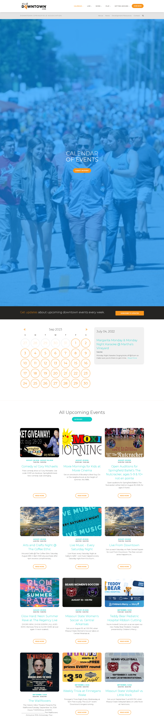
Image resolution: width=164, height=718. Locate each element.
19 (45, 373)
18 (35, 373)
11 (35, 363)
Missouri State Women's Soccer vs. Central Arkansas (82, 620)
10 (25, 363)
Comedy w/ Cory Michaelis (40, 466)
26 (45, 383)
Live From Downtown (124, 545)
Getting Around (121, 6)
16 (85, 363)
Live (88, 6)
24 (25, 383)
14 (65, 363)
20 (55, 373)
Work (98, 6)
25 (35, 383)
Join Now (138, 6)
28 (35, 343)
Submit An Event (82, 170)
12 (45, 363)
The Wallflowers (40, 700)
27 (25, 343)
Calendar (78, 6)
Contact (137, 16)
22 (76, 373)
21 (65, 373)
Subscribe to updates (130, 313)
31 (65, 343)
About (100, 16)
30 (55, 343)
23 (86, 373)
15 (75, 363)
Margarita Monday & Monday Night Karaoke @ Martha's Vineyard (117, 344)
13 (55, 363)
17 (25, 373)
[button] (82, 419)
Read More (132, 358)
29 (45, 343)
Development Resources (122, 16)
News (107, 16)
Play (107, 6)
